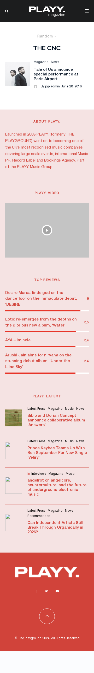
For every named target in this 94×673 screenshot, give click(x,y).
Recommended (38, 516)
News (55, 62)
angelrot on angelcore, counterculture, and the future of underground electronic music (56, 487)
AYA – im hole (18, 340)
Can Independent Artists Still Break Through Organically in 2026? (55, 527)
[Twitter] (46, 591)
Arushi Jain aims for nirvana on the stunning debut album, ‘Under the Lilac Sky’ (38, 361)
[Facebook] (36, 591)
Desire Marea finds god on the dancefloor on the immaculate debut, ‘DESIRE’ (41, 298)
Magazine (41, 62)
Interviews (38, 473)
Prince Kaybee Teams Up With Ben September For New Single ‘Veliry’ (57, 452)
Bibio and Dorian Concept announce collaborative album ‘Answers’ (56, 420)
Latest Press (36, 408)
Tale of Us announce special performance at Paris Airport (56, 74)
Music (69, 408)
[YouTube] (57, 591)
